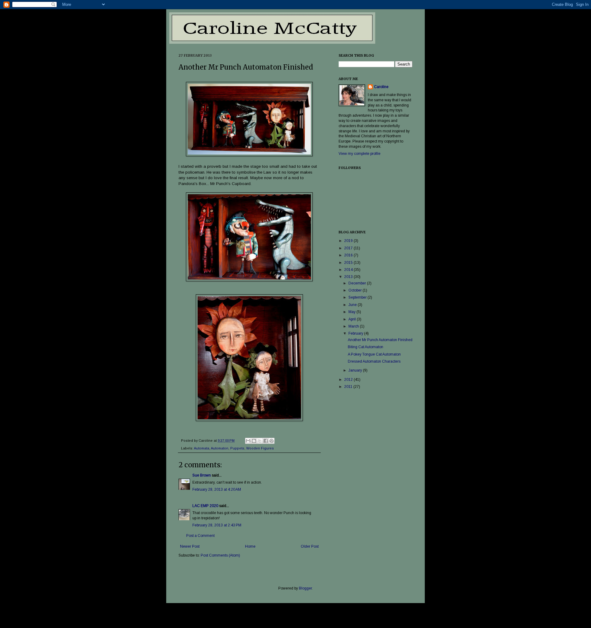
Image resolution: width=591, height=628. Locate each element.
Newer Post (189, 546)
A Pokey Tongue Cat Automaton (374, 354)
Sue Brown (201, 475)
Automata (201, 448)
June (353, 305)
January (355, 370)
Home (250, 546)
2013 (349, 277)
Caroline (381, 87)
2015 (349, 262)
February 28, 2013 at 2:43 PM (216, 525)
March (354, 326)
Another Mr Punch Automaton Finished (380, 340)
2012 (349, 379)
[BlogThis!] (254, 441)
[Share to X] (260, 441)
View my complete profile (359, 153)
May (352, 312)
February (356, 333)
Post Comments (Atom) (220, 555)
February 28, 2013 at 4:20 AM (216, 489)
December (357, 283)
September (358, 297)
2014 (349, 270)
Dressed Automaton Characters (374, 361)
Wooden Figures (260, 448)
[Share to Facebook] (266, 441)
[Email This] (248, 441)
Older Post (310, 546)
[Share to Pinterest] (271, 441)
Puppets (237, 448)
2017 (349, 248)
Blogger (305, 588)
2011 (348, 386)
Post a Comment (200, 535)
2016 (349, 255)
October (355, 290)
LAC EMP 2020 (205, 506)
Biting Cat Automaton (365, 347)
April (352, 319)
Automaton (219, 448)
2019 (349, 241)
